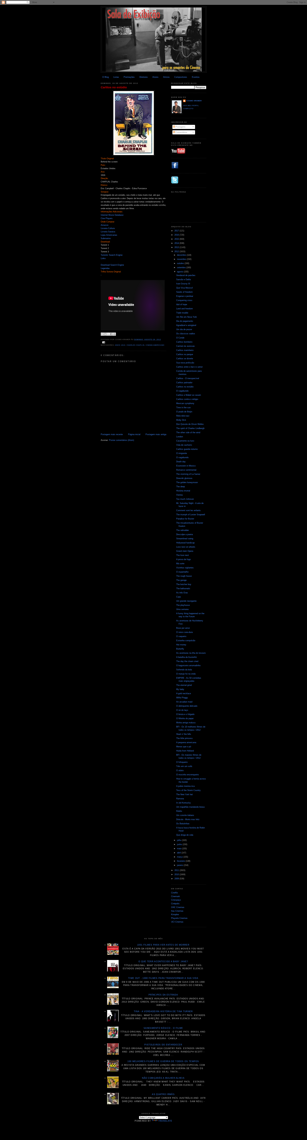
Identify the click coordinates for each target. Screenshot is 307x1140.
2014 (177, 243)
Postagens (180, 127)
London (179, 436)
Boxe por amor (183, 628)
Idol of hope (181, 304)
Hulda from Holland (185, 751)
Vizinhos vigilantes (185, 567)
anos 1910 (120, 345)
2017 (177, 230)
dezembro (182, 255)
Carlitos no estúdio (114, 87)
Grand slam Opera (184, 551)
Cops (178, 597)
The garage (181, 580)
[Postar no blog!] (105, 334)
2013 (177, 247)
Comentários (181, 132)
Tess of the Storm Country (188, 790)
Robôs (179, 811)
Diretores (143, 77)
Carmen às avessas (185, 346)
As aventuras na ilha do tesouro (191, 653)
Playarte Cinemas (179, 918)
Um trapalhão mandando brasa (190, 807)
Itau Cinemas (177, 911)
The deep (180, 486)
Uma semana (182, 609)
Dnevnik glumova (184, 478)
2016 (177, 235)
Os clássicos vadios (185, 333)
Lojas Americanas (109, 235)
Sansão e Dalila (183, 279)
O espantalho (182, 572)
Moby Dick (181, 420)
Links (103, 258)
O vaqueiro (181, 636)
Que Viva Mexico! (184, 288)
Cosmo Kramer (194, 101)
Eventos (196, 77)
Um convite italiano (185, 815)
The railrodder (182, 530)
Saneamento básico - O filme (163, 1028)
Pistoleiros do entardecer (163, 1045)
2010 (177, 874)
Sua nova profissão (185, 362)
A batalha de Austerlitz (186, 657)
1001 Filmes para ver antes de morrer (163, 945)
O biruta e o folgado (185, 714)
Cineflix (174, 892)
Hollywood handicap (185, 543)
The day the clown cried (187, 661)
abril (179, 852)
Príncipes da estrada (163, 995)
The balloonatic (183, 588)
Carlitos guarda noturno (187, 449)
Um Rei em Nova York (186, 317)
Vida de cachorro (184, 445)
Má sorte (180, 563)
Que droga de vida (184, 835)
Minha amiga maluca (185, 722)
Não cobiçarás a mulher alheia (163, 1078)
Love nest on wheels (185, 547)
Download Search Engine (112, 265)
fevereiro (181, 861)
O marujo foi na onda (186, 674)
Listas (116, 77)
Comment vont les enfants (188, 510)
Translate (165, 1121)
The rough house (184, 576)
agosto (180, 271)
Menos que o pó (183, 746)
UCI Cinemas (177, 922)
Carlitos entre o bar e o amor (189, 367)
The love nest (182, 555)
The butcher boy (183, 584)
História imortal (183, 491)
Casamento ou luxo (185, 441)
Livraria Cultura (108, 228)
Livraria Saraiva (108, 231)
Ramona (180, 798)
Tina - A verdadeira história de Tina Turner (163, 1011)
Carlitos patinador (184, 382)
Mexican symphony (185, 403)
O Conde (180, 338)
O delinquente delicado (186, 706)
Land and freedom (184, 308)
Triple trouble (182, 313)
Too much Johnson (185, 499)
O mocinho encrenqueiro (187, 774)
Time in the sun (183, 407)
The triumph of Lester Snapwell (190, 514)
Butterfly (180, 649)
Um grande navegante (186, 601)
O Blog (105, 77)
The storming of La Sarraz (188, 474)
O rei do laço (182, 710)
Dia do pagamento (184, 321)
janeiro (180, 865)
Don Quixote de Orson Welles (190, 424)
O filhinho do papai (184, 718)
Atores (155, 77)
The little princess (184, 738)
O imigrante (181, 453)
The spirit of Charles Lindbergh (190, 428)
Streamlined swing (184, 538)
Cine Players (107, 218)
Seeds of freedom (184, 292)
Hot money (181, 644)
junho (180, 844)
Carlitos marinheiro (184, 350)
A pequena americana (186, 742)
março (180, 857)
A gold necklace (183, 693)
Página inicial (134, 434)
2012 (177, 251)
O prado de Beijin (184, 411)
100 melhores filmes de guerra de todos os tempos (163, 1061)
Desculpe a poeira (184, 534)
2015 (177, 239)
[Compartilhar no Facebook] (111, 334)
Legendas (105, 268)
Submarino (106, 238)
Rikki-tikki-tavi (182, 416)
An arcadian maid (184, 702)
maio (179, 848)
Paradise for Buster (185, 519)
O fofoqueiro (182, 762)
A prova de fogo (183, 559)
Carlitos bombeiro (184, 342)
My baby (180, 689)
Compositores (180, 77)
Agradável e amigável (186, 325)
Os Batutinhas (182, 823)
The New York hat (184, 794)
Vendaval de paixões (185, 275)
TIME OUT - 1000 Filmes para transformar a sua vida (163, 978)
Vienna (179, 495)
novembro (182, 259)
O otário (180, 770)
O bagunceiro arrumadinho (188, 665)
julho (179, 840)
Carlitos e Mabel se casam (188, 395)
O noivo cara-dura (184, 632)
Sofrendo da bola (184, 669)
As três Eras (182, 592)
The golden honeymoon (187, 482)
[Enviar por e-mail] (102, 334)
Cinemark (175, 896)
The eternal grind (184, 685)
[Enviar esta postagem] (103, 342)
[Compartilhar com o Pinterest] (114, 334)
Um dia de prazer (184, 329)
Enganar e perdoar (184, 296)
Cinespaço (176, 900)
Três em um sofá (184, 766)
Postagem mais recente (112, 434)
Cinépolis (175, 903)
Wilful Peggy (182, 697)
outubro (181, 263)
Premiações (129, 77)
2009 (177, 878)
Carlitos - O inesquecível (187, 378)
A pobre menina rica (185, 786)
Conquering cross (184, 300)
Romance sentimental (186, 470)
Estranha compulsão (185, 640)
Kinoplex (175, 914)
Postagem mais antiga (156, 434)
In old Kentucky (183, 803)
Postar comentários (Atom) (121, 440)
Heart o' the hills (183, 734)
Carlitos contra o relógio (187, 399)
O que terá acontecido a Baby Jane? (163, 961)
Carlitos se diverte (184, 358)
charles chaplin (135, 345)
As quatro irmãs (163, 1094)
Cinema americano (155, 345)
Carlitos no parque (184, 354)
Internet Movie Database (112, 215)
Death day (181, 461)
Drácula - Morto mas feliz (188, 819)
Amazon (104, 225)
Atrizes (166, 77)
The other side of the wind (188, 432)
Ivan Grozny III (183, 283)
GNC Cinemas (177, 907)
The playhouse (183, 605)
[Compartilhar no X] (108, 334)
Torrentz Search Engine (111, 255)
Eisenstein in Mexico (186, 466)
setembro (181, 267)
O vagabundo (182, 391)
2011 (177, 870)
